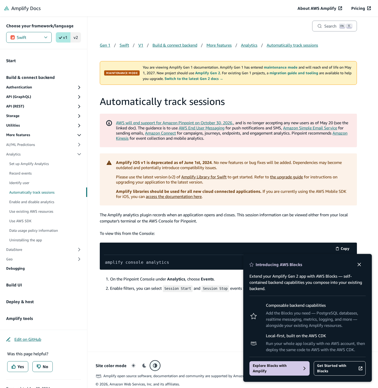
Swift (21, 37)
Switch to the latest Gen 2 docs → (194, 78)
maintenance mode (281, 67)
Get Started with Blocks (331, 368)
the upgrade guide (286, 176)
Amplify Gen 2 (207, 73)
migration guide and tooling (293, 73)
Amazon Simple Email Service (310, 127)
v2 (76, 37)
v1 (65, 37)
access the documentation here (174, 196)
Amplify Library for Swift (204, 176)
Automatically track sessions (292, 45)
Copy (347, 249)
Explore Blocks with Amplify (270, 368)
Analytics (249, 45)
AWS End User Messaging (201, 127)
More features (219, 45)
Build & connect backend (174, 45)
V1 (140, 45)
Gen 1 (105, 45)
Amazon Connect (160, 133)
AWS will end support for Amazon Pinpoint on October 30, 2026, (174, 122)
